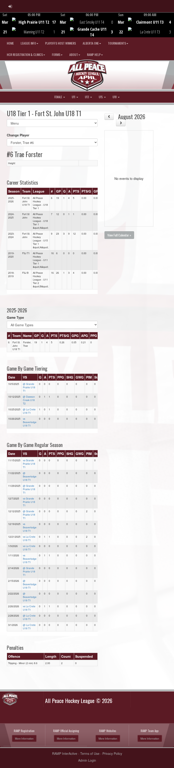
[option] (29, 25)
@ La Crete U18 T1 (29, 411)
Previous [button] (2, 25)
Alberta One (91, 43)
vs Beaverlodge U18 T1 (29, 422)
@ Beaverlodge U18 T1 (29, 476)
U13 (87, 97)
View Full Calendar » (119, 235)
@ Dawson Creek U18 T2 (29, 400)
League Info (28, 43)
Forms (56, 54)
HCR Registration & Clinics (25, 54)
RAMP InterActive (64, 753)
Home (10, 43)
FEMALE (58, 97)
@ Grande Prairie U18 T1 (29, 387)
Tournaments (117, 43)
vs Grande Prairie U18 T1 (29, 464)
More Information (24, 738)
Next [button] (171, 24)
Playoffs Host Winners (60, 43)
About (73, 54)
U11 (74, 97)
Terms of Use (89, 753)
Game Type (15, 317)
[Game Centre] (29, 28)
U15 (101, 97)
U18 (115, 97)
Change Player (18, 135)
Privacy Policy (112, 753)
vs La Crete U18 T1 (29, 538)
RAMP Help (94, 54)
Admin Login (87, 760)
